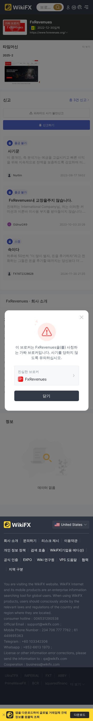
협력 (85, 560)
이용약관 (71, 540)
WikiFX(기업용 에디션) (67, 550)
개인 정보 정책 (15, 550)
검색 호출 (38, 550)
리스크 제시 (50, 540)
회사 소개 (11, 540)
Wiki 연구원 (45, 560)
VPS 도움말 (68, 560)
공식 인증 (11, 560)
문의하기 (29, 540)
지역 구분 (16, 569)
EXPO (27, 560)
